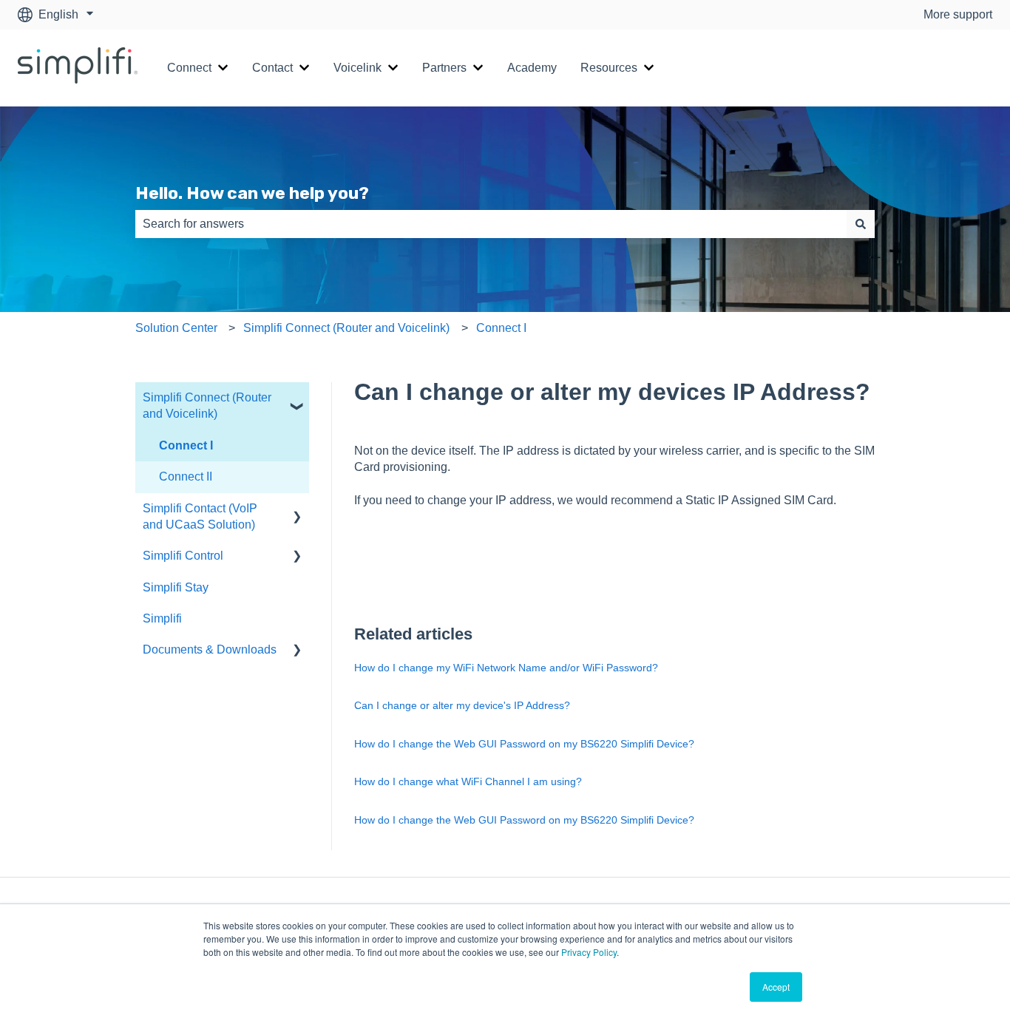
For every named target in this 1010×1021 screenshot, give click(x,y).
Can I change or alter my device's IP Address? (462, 705)
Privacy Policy (589, 952)
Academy (532, 67)
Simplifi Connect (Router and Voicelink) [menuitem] (207, 405)
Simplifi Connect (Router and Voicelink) (346, 328)
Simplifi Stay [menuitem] (176, 587)
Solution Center (176, 328)
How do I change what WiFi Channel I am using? (468, 781)
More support (957, 14)
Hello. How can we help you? (252, 193)
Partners (444, 67)
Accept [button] (776, 986)
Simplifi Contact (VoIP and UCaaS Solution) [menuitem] (200, 516)
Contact (272, 67)
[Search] (861, 224)
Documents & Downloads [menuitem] (210, 649)
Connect (189, 67)
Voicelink (357, 67)
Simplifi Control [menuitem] (183, 555)
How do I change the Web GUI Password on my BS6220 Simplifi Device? (524, 744)
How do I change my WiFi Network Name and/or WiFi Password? (506, 668)
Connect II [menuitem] (185, 476)
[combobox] (491, 224)
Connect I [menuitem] (186, 445)
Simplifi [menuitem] (162, 618)
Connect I (501, 328)
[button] (297, 399)
